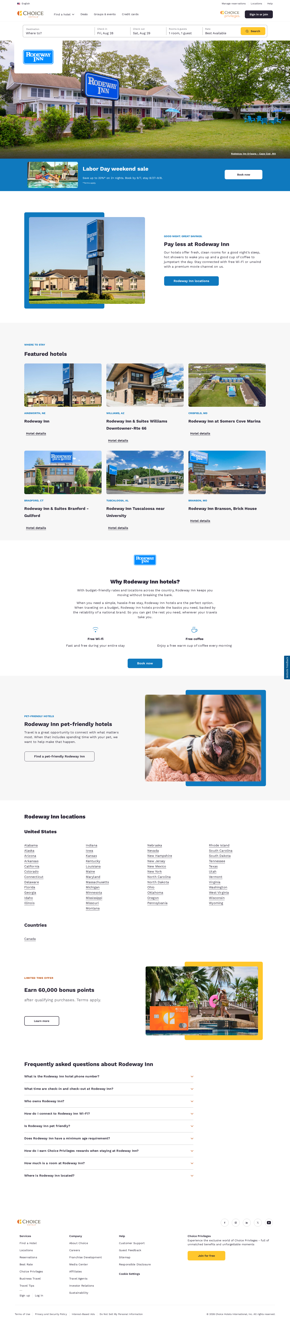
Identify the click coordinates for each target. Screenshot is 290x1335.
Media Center (78, 1264)
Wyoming (216, 903)
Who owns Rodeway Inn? (44, 1101)
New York (154, 871)
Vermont (215, 877)
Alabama (31, 845)
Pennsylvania (157, 903)
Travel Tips (27, 1285)
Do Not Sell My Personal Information (121, 1314)
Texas (213, 866)
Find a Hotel (28, 1243)
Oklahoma (155, 892)
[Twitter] (258, 1223)
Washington (218, 887)
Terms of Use (22, 1314)
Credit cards (130, 14)
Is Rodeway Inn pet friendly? (47, 1126)
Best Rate (26, 1264)
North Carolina (159, 877)
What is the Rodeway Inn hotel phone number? (61, 1076)
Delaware (31, 882)
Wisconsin (217, 898)
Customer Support (132, 1243)
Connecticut (34, 877)
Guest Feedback (130, 1250)
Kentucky (93, 861)
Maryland (93, 877)
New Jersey (156, 861)
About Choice (78, 1243)
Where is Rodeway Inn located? (49, 1175)
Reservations (28, 1257)
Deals (84, 14)
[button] (287, 667)
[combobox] (64, 14)
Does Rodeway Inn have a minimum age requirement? (67, 1138)
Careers (74, 1250)
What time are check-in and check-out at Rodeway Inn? (68, 1089)
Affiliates (75, 1271)
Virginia (214, 882)
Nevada (153, 850)
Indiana (91, 845)
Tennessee (217, 861)
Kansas (91, 856)
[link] (41, 1021)
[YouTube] (269, 1223)
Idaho (28, 898)
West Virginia (219, 892)
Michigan (93, 887)
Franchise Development (85, 1257)
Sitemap (124, 1257)
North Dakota (158, 882)
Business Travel (30, 1278)
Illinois (29, 903)
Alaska (29, 850)
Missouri (92, 903)
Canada (30, 939)
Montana (93, 908)
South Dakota (220, 856)
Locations (256, 3)
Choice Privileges (31, 1271)
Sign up (25, 1295)
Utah (212, 871)
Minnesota (94, 892)
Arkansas (31, 861)
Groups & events (105, 14)
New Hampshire (159, 856)
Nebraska (154, 845)
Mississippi (94, 898)
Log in (39, 1295)
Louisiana (93, 866)
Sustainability (78, 1292)
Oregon (153, 898)
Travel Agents (78, 1278)
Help (270, 3)
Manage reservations (234, 3)
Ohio (151, 887)
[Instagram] (236, 1223)
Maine (90, 871)
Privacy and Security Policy (51, 1314)
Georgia (30, 892)
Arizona (30, 856)
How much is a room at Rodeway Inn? (54, 1163)
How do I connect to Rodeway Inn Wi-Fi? (57, 1113)
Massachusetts (97, 882)
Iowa (89, 850)
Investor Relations (81, 1285)
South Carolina (220, 850)
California (31, 866)
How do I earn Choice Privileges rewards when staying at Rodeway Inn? (81, 1151)
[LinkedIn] (247, 1223)
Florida (29, 887)
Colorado (31, 871)
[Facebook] (225, 1223)
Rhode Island (219, 845)
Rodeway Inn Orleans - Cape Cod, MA (253, 153)
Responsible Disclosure (135, 1264)
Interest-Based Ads (83, 1314)
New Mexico (156, 866)
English (26, 3)
